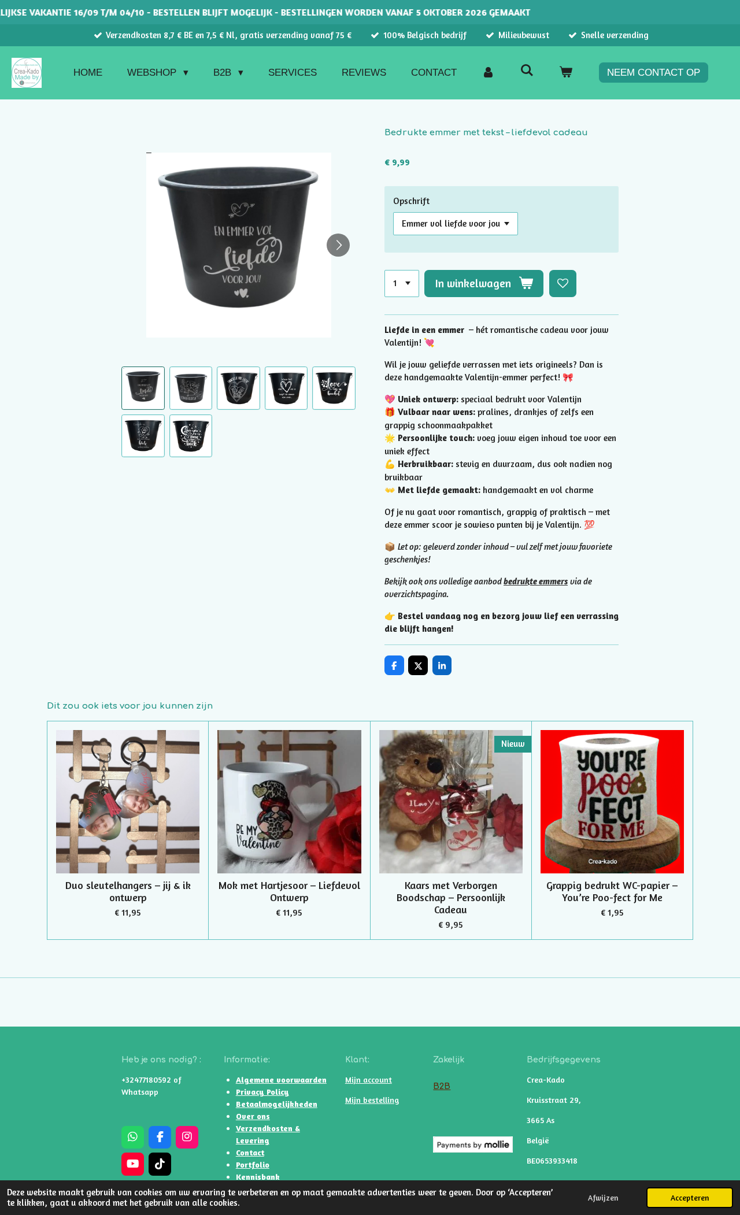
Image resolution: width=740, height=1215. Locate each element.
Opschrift (411, 200)
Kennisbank (258, 1176)
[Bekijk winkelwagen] (565, 72)
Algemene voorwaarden (281, 1079)
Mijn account (368, 1079)
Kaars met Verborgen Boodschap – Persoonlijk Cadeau (451, 897)
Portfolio (252, 1164)
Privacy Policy (262, 1092)
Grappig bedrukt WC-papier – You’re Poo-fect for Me (612, 891)
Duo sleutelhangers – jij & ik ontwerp (128, 891)
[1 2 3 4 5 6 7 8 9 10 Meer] (401, 283)
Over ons (253, 1116)
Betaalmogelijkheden (276, 1104)
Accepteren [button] (690, 1197)
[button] (143, 388)
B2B (441, 1086)
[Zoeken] (527, 71)
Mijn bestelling (372, 1100)
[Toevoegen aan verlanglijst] (562, 283)
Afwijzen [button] (603, 1197)
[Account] (488, 72)
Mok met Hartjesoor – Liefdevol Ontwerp (289, 891)
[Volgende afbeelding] (338, 245)
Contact (250, 1152)
